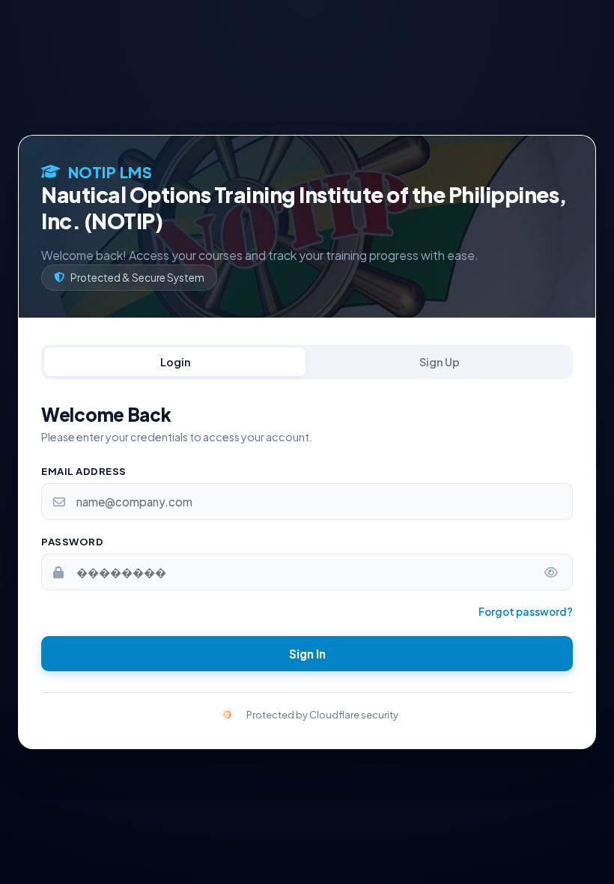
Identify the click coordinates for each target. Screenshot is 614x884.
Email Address (84, 470)
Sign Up (439, 362)
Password (72, 541)
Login (175, 362)
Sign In (307, 654)
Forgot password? (525, 611)
